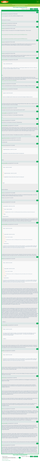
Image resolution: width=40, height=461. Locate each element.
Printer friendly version (6, 460)
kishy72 (3, 258)
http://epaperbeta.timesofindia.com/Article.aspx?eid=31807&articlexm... (15, 34)
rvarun (3, 28)
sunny (3, 42)
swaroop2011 (4, 113)
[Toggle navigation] (37, 2)
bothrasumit (4, 23)
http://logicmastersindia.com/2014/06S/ (9, 80)
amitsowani (4, 377)
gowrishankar (4, 13)
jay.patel (3, 83)
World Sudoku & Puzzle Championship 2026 (20, 4)
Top (37, 12)
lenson (3, 145)
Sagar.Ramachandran (6, 138)
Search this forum (5, 459)
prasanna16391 (4, 59)
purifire (3, 350)
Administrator (4, 88)
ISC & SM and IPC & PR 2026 (20, 5)
